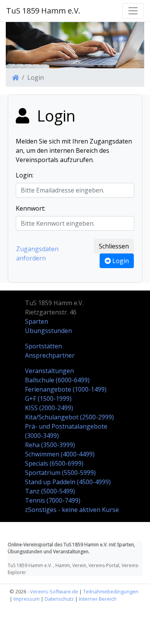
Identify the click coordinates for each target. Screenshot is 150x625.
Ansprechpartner (50, 355)
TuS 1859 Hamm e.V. (43, 10)
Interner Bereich (98, 598)
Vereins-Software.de (54, 591)
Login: (24, 175)
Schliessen (114, 246)
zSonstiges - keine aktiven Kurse (72, 509)
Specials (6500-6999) (54, 463)
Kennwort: (30, 208)
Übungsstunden (48, 330)
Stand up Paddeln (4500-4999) (68, 482)
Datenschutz (59, 598)
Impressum (26, 598)
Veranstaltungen (49, 371)
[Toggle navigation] (133, 11)
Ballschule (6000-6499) (57, 380)
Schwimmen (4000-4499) (60, 454)
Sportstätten (43, 346)
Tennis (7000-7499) (52, 500)
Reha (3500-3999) (50, 445)
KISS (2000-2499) (49, 408)
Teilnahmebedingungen (110, 591)
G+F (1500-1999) (48, 398)
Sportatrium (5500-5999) (60, 472)
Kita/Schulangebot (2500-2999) (69, 417)
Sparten (36, 321)
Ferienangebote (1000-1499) (66, 389)
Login (120, 261)
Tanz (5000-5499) (50, 491)
